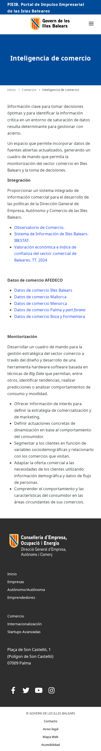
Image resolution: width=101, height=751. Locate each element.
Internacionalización (24, 623)
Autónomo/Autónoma (26, 589)
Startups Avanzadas (23, 631)
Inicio (11, 90)
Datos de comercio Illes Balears (43, 290)
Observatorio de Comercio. (39, 227)
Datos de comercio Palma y (49, 310)
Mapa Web (50, 737)
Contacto (50, 721)
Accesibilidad (50, 744)
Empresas (15, 581)
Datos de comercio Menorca (40, 303)
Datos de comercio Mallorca (40, 297)
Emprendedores (21, 597)
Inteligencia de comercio (60, 90)
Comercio (29, 90)
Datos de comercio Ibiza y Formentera (49, 316)
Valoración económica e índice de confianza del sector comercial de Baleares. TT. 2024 (45, 253)
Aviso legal (50, 729)
